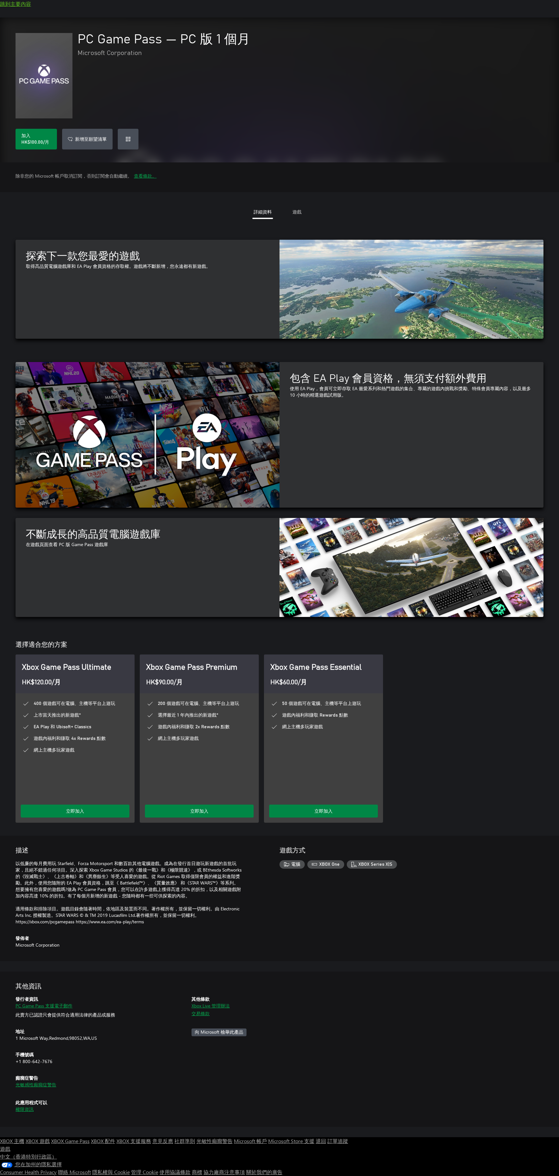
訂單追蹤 (337, 1141)
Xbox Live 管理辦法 (211, 1006)
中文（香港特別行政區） (28, 1156)
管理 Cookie (144, 1172)
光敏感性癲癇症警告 (36, 1085)
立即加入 (75, 811)
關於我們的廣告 (264, 1172)
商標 (197, 1172)
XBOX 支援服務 (133, 1141)
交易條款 (201, 1013)
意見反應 (162, 1141)
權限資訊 (25, 1109)
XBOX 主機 (12, 1141)
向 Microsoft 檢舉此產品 (219, 1032)
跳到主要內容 (15, 3)
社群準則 (184, 1141)
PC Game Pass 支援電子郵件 (44, 1006)
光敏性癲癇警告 (214, 1141)
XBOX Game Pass (70, 1141)
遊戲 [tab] (296, 212)
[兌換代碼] (128, 139)
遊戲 (5, 1148)
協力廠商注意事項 (224, 1172)
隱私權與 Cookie (111, 1172)
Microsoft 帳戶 (250, 1141)
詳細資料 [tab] (263, 212)
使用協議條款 (175, 1172)
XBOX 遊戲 (38, 1141)
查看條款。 (145, 176)
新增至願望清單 (91, 139)
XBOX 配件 (103, 1141)
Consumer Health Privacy (28, 1172)
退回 (321, 1141)
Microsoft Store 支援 (291, 1141)
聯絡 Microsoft (74, 1172)
